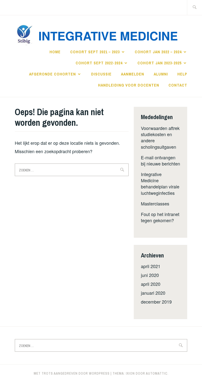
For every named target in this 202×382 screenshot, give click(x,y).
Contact (177, 85)
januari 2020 (153, 293)
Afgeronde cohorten (52, 74)
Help (182, 74)
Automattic (157, 373)
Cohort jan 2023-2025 (159, 63)
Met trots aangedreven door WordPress (72, 373)
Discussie (101, 74)
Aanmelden (132, 74)
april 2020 (150, 284)
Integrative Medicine (108, 35)
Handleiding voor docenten (128, 85)
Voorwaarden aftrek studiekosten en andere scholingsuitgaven (160, 137)
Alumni (161, 74)
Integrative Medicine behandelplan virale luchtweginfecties (160, 183)
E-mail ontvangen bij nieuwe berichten (160, 160)
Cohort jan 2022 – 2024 (158, 52)
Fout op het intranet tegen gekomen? (160, 217)
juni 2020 (150, 275)
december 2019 (156, 301)
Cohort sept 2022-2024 (99, 63)
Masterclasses (155, 203)
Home (55, 52)
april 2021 (150, 266)
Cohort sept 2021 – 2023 (95, 52)
